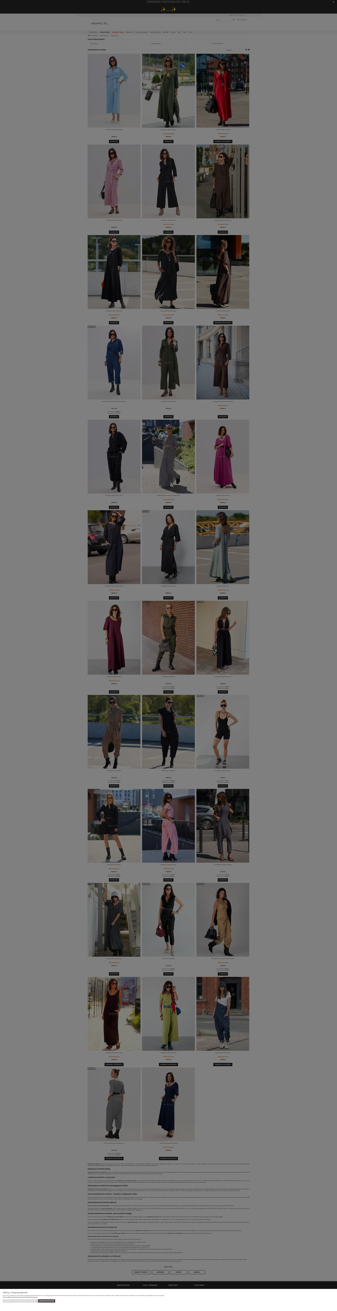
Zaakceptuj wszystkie (46, 1301)
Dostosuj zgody (31, 1301)
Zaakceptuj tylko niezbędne (13, 1301)
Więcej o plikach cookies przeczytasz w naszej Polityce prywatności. (20, 1297)
